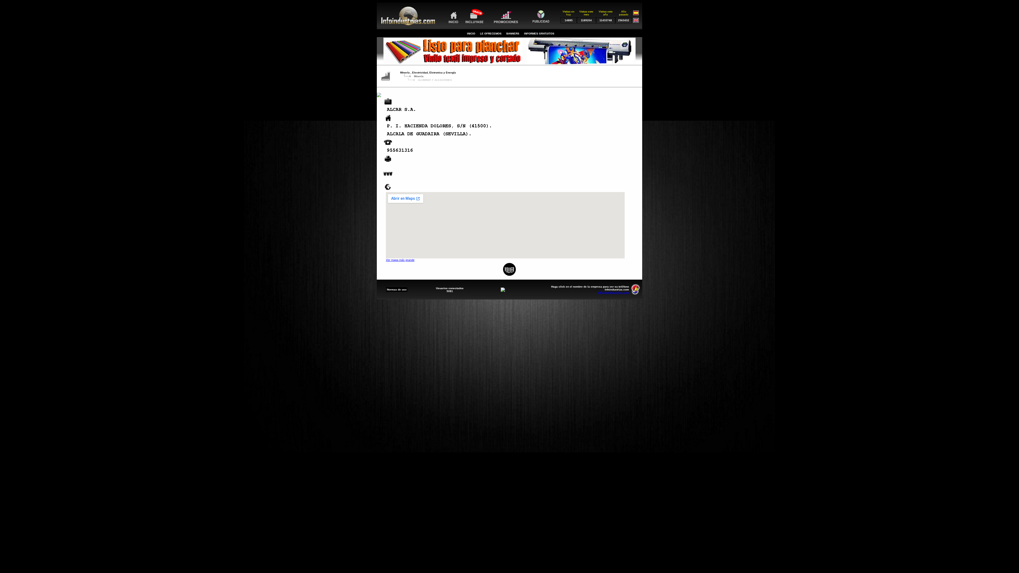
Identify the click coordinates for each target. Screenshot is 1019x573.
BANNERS (512, 33)
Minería (419, 76)
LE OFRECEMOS (491, 33)
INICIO (471, 33)
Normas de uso (397, 289)
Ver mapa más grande (400, 260)
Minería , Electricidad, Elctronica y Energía (428, 72)
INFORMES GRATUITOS (539, 33)
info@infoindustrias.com (613, 292)
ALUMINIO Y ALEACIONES (435, 80)
